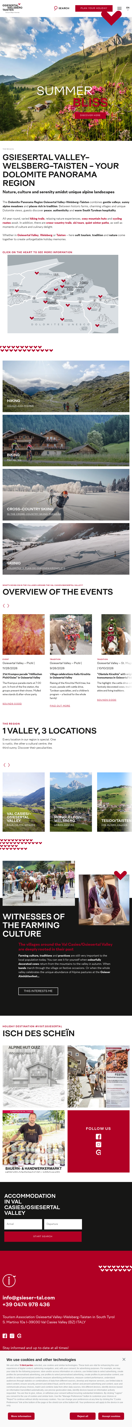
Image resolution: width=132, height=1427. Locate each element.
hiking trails (37, 219)
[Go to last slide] (119, 131)
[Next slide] (125, 131)
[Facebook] (98, 1137)
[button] (123, 1359)
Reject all (82, 1416)
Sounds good (12, 704)
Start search (42, 1237)
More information (21, 1416)
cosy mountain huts (94, 219)
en (127, 8)
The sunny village (114, 825)
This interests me (38, 991)
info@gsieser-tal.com (29, 1298)
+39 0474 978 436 (26, 1305)
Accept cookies (111, 1416)
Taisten (61, 235)
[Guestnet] (98, 1153)
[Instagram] (98, 1145)
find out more (60, 706)
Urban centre (64, 825)
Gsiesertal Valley (28, 235)
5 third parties (26, 1365)
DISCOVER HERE (90, 116)
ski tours (78, 223)
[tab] (114, 37)
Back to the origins (21, 825)
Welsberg (46, 235)
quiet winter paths (97, 223)
